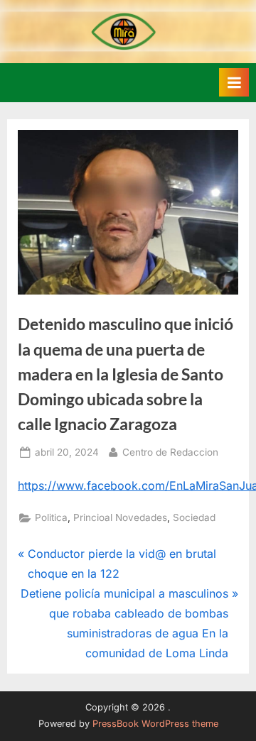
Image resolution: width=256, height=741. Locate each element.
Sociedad (194, 517)
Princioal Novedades (120, 517)
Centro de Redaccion (170, 452)
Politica (51, 517)
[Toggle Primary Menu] (234, 82)
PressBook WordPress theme (155, 723)
